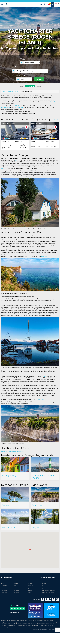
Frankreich (4, 588)
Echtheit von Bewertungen (48, 592)
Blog (42, 585)
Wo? (14, 67)
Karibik (16, 585)
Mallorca (16, 590)
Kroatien (16, 588)
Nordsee (16, 595)
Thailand (30, 590)
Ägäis (2, 583)
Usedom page (41, 399)
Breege (6, 138)
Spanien (30, 588)
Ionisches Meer (18, 581)
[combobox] (57, 3)
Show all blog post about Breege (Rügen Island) (12, 451)
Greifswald (17, 107)
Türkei (29, 592)
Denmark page (43, 303)
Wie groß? (21, 75)
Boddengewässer (5, 107)
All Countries (10, 91)
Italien (16, 583)
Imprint (43, 588)
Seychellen (30, 585)
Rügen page (44, 256)
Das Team (43, 583)
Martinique (17, 592)
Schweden (30, 583)
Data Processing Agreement (48, 590)
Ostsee (29, 581)
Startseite (43, 581)
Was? (22, 59)
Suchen (38, 79)
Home (3, 91)
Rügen (16, 160)
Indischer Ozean (5, 595)
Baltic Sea (17, 105)
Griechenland (4, 590)
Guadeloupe (4, 592)
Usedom (42, 101)
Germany (17, 91)
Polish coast (52, 101)
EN (58, 3)
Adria (2, 581)
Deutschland (4, 585)
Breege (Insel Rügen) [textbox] (25, 71)
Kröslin (22, 107)
